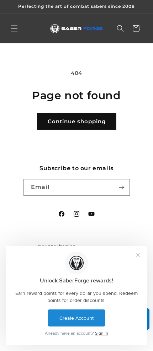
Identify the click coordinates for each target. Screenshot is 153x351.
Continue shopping (77, 121)
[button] (14, 28)
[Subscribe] (122, 187)
